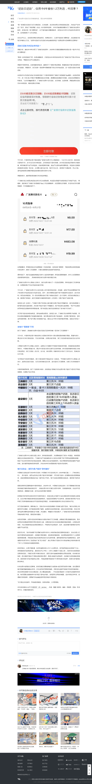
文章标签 (44, 767)
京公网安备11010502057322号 (83, 782)
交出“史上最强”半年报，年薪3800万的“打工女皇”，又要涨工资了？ (27, 728)
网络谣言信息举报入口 (24, 774)
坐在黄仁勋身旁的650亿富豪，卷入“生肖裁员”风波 (26, 747)
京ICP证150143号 (70, 782)
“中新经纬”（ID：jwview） (39, 587)
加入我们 (29, 770)
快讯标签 (44, 770)
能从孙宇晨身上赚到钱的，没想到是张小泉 (48, 708)
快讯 (12, 18)
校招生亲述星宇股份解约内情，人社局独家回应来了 (70, 708)
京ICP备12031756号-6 (59, 782)
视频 (12, 28)
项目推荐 (20, 763)
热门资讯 (44, 760)
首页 (12, 15)
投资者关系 (21, 770)
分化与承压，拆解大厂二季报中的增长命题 (70, 728)
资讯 (12, 22)
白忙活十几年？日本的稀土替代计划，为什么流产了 (48, 728)
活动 (12, 34)
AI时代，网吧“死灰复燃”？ (46, 746)
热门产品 (44, 763)
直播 (12, 25)
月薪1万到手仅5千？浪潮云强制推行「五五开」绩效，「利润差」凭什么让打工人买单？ (27, 708)
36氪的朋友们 (21, 13)
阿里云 (33, 779)
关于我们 (29, 763)
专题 (12, 31)
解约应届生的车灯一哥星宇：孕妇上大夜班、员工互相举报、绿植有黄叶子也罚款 (70, 747)
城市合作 (20, 760)
